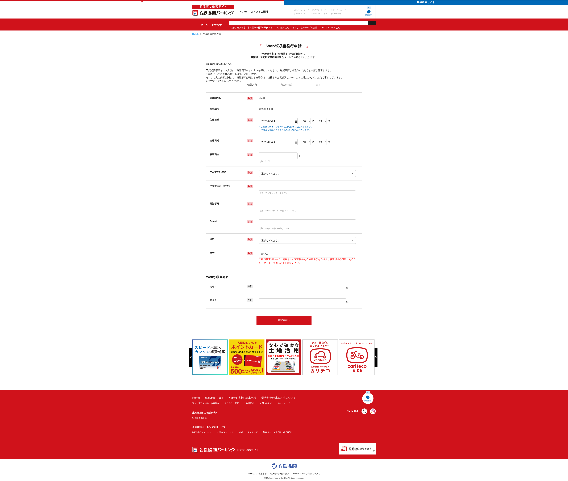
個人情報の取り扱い (279, 473)
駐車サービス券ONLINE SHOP (277, 432)
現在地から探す (214, 397)
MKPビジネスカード (338, 10)
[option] (210, 357)
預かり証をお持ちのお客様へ (205, 403)
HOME (243, 11)
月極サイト (426, 2)
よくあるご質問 (259, 11)
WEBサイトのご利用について (306, 473)
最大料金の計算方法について (278, 397)
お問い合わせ (336, 14)
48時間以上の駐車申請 (242, 397)
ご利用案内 (249, 403)
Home (196, 397)
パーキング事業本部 (257, 473)
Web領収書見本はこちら (219, 63)
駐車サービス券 (299, 14)
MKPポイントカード (301, 10)
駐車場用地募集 (199, 417)
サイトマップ (283, 403)
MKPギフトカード (319, 10)
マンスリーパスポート (320, 14)
